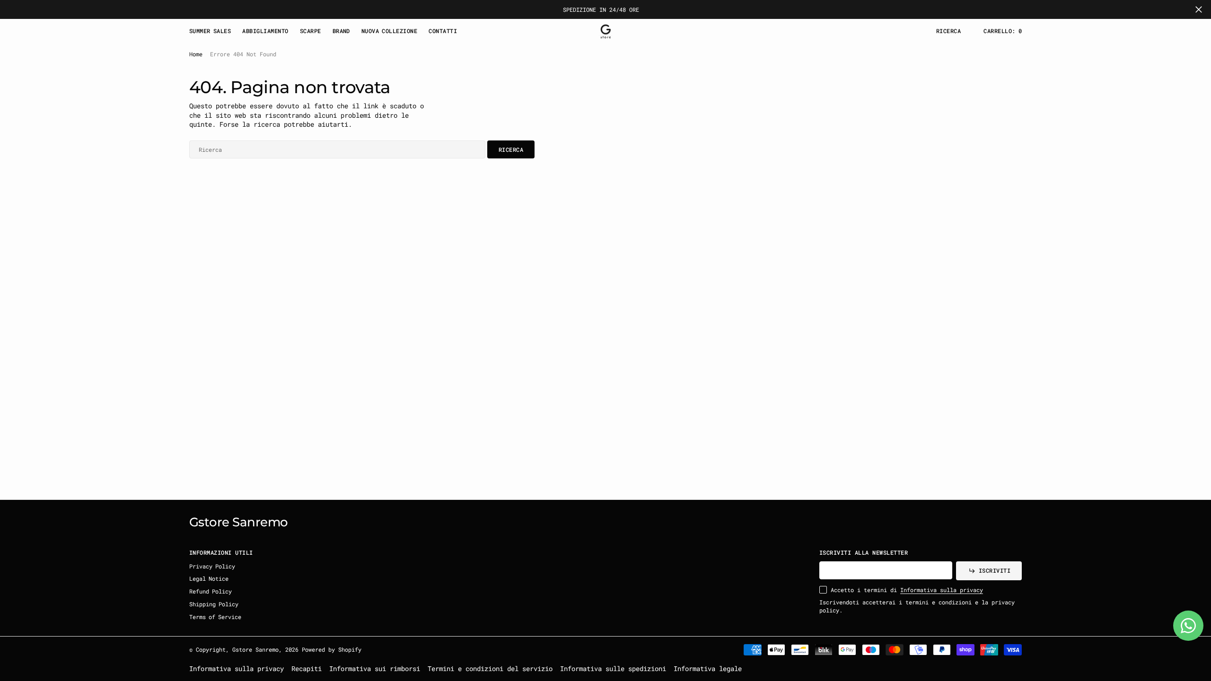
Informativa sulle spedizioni (613, 668)
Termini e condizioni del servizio (490, 668)
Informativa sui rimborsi (374, 668)
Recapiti (306, 668)
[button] (1002, 31)
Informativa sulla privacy (941, 590)
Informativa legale (708, 668)
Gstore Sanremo (255, 649)
